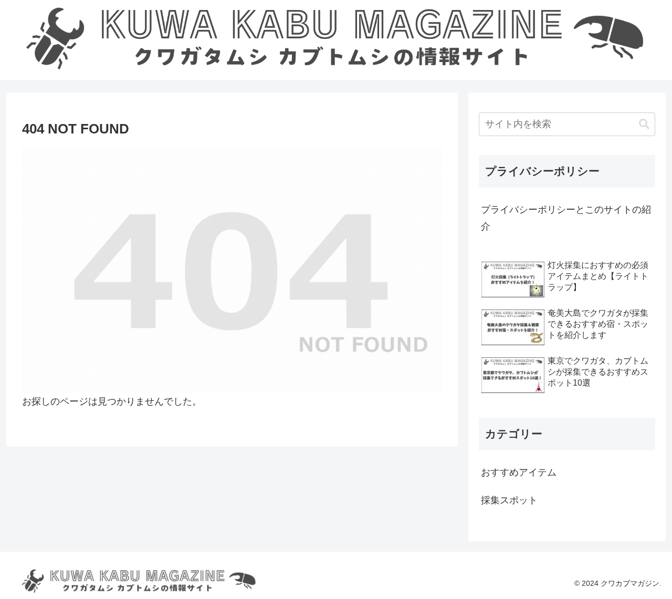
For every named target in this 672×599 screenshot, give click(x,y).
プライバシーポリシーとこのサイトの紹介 (566, 218)
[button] (644, 124)
